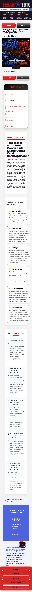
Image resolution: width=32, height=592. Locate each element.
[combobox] (14, 9)
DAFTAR (23, 25)
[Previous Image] (3, 53)
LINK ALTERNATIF (17, 582)
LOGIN (8, 25)
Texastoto (10, 159)
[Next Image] (29, 53)
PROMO (17, 569)
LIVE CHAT (17, 587)
